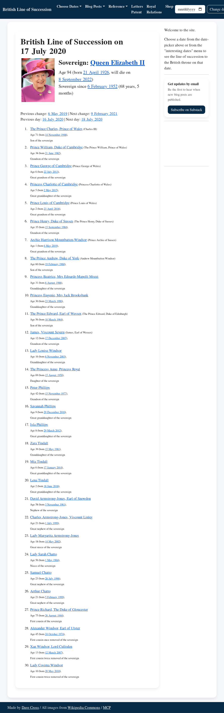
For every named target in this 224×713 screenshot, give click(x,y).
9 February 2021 (104, 113)
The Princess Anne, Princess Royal (55, 368)
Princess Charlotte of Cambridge (54, 184)
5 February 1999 (54, 597)
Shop (169, 6)
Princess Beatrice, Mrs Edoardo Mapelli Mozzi (64, 276)
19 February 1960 (55, 264)
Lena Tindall (39, 479)
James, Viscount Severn (47, 331)
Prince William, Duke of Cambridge (56, 147)
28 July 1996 (52, 578)
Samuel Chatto (40, 572)
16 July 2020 (52, 119)
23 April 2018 (51, 209)
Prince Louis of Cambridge (49, 202)
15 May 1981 (52, 449)
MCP (107, 707)
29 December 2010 (54, 412)
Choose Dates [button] (68, 6)
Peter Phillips (40, 387)
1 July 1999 (51, 523)
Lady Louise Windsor (46, 350)
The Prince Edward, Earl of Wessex (55, 313)
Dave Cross (30, 707)
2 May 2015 (50, 190)
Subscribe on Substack (186, 109)
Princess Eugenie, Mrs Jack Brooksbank (59, 295)
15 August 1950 (54, 375)
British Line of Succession (27, 9)
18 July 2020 (91, 119)
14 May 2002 (52, 541)
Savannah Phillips (43, 405)
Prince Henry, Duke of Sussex (51, 221)
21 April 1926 (96, 72)
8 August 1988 (53, 283)
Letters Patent (137, 9)
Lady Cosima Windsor (46, 664)
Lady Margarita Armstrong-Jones (54, 535)
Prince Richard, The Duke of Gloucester (59, 609)
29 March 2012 (52, 430)
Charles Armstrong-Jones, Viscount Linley (61, 516)
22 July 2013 (51, 172)
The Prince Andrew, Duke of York (54, 258)
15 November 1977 (55, 393)
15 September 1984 (56, 227)
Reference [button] (116, 6)
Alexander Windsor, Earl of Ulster (55, 627)
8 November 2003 (55, 356)
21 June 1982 (52, 153)
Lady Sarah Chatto (43, 553)
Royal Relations (154, 9)
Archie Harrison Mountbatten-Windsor (58, 239)
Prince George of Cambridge (51, 165)
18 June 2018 (51, 486)
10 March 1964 (53, 319)
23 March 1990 (53, 301)
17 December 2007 (55, 338)
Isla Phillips (39, 424)
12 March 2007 (53, 652)
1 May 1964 (51, 560)
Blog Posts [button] (93, 6)
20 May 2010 (52, 671)
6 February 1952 (102, 86)
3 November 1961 (55, 504)
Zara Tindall (39, 442)
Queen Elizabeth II (117, 62)
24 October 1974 (54, 634)
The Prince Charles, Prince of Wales (56, 128)
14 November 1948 (55, 135)
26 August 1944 (54, 615)
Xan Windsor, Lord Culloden (51, 646)
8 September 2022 (75, 79)
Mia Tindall (38, 461)
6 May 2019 (57, 113)
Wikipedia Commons (84, 707)
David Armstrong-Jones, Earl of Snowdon (60, 498)
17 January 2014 (53, 467)
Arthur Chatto (40, 590)
